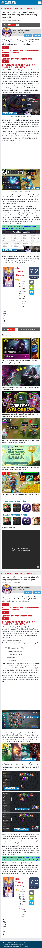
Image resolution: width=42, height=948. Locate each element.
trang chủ (34, 277)
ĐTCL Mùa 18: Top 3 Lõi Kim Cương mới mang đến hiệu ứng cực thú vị (18, 66)
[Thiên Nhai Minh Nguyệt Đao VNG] (36, 521)
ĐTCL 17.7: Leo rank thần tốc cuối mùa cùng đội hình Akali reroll (20, 52)
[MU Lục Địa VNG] (26, 508)
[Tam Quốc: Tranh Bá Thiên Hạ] (7, 508)
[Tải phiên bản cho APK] (31, 292)
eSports (7, 8)
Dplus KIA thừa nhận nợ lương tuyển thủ (18, 59)
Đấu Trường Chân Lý (23, 8)
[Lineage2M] (17, 508)
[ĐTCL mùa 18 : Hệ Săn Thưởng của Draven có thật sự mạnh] (21, 482)
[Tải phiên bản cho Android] (31, 287)
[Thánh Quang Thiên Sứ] (36, 508)
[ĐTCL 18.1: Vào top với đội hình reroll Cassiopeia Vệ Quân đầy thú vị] (21, 375)
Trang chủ (28, 35)
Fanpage (37, 35)
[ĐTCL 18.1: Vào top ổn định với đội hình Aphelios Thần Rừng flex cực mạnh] (21, 349)
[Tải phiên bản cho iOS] (31, 282)
